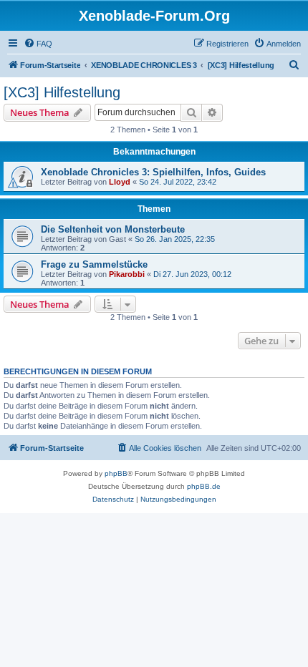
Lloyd (119, 181)
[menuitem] (38, 43)
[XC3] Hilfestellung (62, 92)
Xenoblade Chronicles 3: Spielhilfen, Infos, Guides (153, 172)
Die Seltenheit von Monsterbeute (113, 229)
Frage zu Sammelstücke (94, 264)
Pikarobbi (127, 274)
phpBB (116, 473)
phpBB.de (204, 486)
